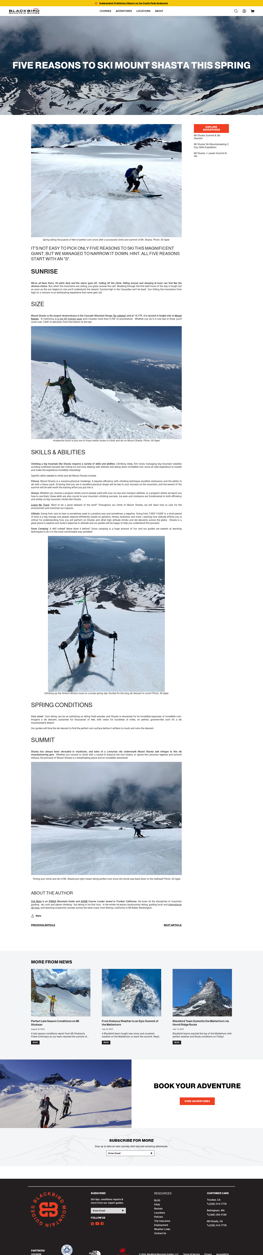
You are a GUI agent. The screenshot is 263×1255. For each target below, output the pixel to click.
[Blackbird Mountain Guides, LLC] (24, 11)
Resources (163, 1193)
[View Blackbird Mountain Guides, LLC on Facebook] (102, 1223)
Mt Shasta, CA (215, 1221)
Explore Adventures (211, 128)
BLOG (157, 1200)
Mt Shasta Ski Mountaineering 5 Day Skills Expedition (211, 146)
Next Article (173, 925)
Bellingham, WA (216, 1210)
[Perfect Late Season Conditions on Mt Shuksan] (60, 992)
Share (38, 916)
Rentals (158, 1208)
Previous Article (43, 925)
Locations (159, 1212)
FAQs (157, 1204)
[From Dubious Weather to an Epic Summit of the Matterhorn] (131, 992)
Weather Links (162, 1229)
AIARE (84, 901)
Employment (161, 1225)
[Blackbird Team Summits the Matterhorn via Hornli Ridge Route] (202, 992)
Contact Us (160, 1233)
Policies (158, 1216)
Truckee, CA (214, 1199)
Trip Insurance (162, 1221)
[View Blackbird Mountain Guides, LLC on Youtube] (97, 1223)
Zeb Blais (36, 901)
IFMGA (52, 901)
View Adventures (197, 1101)
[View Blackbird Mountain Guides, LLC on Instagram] (92, 1223)
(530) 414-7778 (217, 1203)
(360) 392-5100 (217, 1214)
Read (35, 1042)
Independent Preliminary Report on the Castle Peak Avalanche (133, 3)
